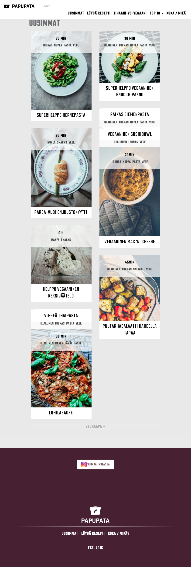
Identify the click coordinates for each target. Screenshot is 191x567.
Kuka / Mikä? (119, 533)
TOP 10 (155, 13)
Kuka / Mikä (176, 13)
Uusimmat (76, 13)
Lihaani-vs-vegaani (130, 13)
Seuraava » (95, 427)
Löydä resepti (99, 13)
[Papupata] (18, 6)
